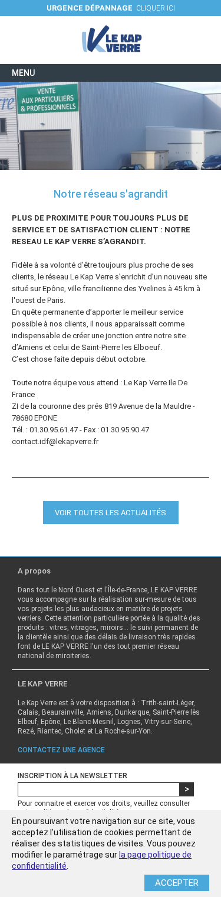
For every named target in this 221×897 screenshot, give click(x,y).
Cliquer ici (111, 8)
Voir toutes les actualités (110, 512)
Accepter (177, 883)
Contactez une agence (61, 750)
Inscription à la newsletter (72, 776)
